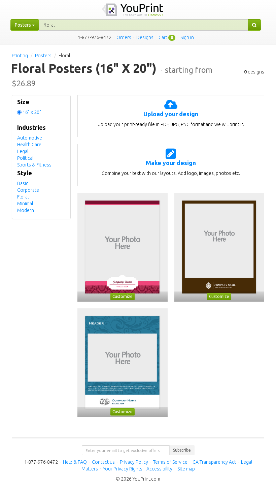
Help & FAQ (75, 462)
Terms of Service (170, 462)
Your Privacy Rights (122, 468)
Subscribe (182, 450)
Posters (43, 55)
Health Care (29, 144)
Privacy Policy (134, 462)
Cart (163, 37)
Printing (20, 55)
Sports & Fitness (34, 164)
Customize (122, 296)
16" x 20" (32, 112)
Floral (23, 197)
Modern (25, 210)
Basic (22, 183)
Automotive (29, 138)
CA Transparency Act (214, 462)
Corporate (28, 190)
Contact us (103, 462)
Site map (186, 468)
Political (25, 158)
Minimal (25, 203)
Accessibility (159, 468)
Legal (22, 151)
